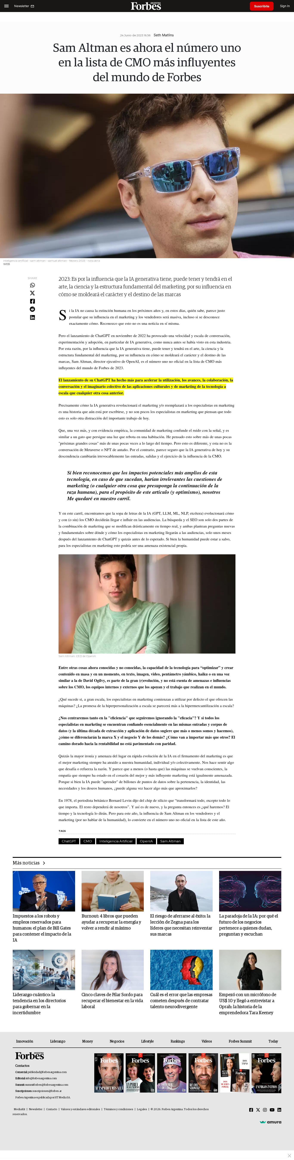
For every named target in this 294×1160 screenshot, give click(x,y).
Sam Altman (170, 841)
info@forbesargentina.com (41, 1078)
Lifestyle (147, 1041)
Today (273, 1041)
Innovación (24, 1041)
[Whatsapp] (32, 285)
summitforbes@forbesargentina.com (46, 1085)
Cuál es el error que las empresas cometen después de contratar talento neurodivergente (181, 1001)
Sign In (285, 6)
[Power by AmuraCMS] (270, 1122)
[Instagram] (265, 1110)
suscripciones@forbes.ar (47, 1091)
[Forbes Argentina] (147, 6)
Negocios (117, 1041)
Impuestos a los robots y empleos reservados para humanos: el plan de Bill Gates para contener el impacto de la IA (42, 928)
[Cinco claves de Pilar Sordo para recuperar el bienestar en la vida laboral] (113, 970)
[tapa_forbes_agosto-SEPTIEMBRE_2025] (266, 1073)
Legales (142, 1109)
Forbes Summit (240, 1041)
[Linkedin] (32, 318)
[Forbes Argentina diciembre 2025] (203, 1073)
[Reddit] (32, 309)
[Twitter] (32, 293)
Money (87, 1041)
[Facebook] (32, 301)
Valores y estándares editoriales (80, 1109)
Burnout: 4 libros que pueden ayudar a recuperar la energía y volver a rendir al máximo (111, 922)
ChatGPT (69, 841)
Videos (207, 1041)
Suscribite (261, 6)
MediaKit (19, 1109)
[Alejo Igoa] (171, 1073)
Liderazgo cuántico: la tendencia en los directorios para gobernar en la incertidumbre (39, 1004)
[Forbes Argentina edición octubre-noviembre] (235, 1073)
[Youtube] (272, 1110)
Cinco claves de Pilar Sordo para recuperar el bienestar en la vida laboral (112, 1001)
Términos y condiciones (118, 1109)
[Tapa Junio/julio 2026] (109, 1073)
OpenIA (146, 841)
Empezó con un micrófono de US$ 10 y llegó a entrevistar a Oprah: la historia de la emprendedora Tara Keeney (247, 1004)
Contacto (51, 1109)
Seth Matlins (164, 35)
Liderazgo (57, 1041)
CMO (88, 841)
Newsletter (35, 1109)
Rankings (178, 1041)
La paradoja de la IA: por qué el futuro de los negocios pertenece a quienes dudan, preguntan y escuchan (248, 925)
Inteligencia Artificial (115, 841)
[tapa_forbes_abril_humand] (140, 1073)
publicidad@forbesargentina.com (47, 1072)
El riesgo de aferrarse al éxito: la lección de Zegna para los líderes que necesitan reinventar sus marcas (181, 925)
